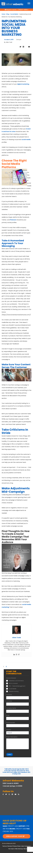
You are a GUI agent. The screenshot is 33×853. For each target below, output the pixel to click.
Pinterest (13, 220)
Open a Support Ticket (14, 836)
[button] (17, 47)
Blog (7, 14)
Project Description (11, 737)
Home (3, 14)
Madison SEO (25, 772)
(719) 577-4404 (22, 10)
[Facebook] (19, 655)
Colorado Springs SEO (11, 771)
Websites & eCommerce (16, 681)
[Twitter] (7, 794)
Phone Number (10, 722)
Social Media (14, 14)
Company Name (11, 708)
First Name (9, 694)
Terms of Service (7, 846)
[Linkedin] (14, 655)
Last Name (9, 701)
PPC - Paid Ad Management (17, 686)
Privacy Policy (16, 846)
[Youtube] (16, 794)
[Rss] (19, 794)
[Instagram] (16, 655)
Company (27, 846)
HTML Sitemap (19, 848)
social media (26, 139)
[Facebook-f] (4, 794)
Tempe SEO (17, 774)
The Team (11, 848)
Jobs (22, 846)
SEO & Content (13, 683)
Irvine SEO (6, 772)
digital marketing (23, 84)
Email (7, 715)
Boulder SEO (24, 769)
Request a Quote (11, 10)
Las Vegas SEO (15, 772)
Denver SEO (24, 771)
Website (8, 730)
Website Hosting (13, 691)
